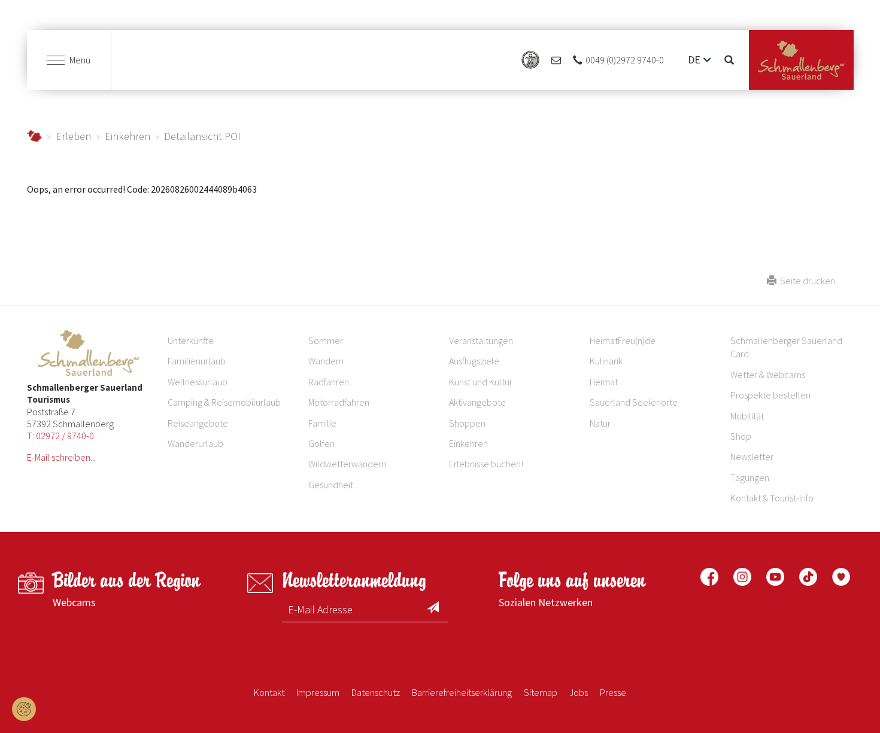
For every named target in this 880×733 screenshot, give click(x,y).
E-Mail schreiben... (61, 457)
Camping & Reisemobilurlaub (224, 402)
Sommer (325, 340)
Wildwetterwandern (347, 464)
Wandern (326, 361)
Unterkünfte (191, 340)
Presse (613, 692)
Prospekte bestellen (770, 395)
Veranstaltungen (481, 340)
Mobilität (747, 416)
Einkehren (127, 136)
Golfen (321, 443)
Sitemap (540, 692)
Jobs (578, 692)
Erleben (73, 136)
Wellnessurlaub (197, 382)
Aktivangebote (477, 402)
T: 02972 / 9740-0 (60, 436)
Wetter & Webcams (767, 375)
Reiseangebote (198, 423)
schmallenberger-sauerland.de (34, 136)
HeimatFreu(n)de (623, 340)
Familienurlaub (197, 361)
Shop (740, 436)
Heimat (604, 382)
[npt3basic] (801, 60)
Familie (322, 423)
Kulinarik (606, 361)
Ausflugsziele (474, 361)
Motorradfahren (338, 402)
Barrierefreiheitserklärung (462, 692)
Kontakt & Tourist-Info (772, 498)
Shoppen (467, 423)
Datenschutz (375, 692)
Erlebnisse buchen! (486, 464)
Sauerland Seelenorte (634, 402)
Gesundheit (330, 485)
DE (694, 59)
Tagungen (749, 477)
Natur (600, 423)
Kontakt (269, 692)
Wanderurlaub (195, 443)
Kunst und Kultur (480, 382)
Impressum (317, 692)
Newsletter (751, 457)
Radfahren (328, 382)
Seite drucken (805, 281)
